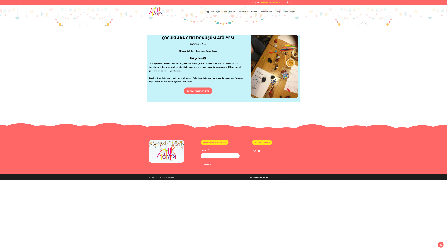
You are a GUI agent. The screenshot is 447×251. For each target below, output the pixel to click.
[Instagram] (291, 2)
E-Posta (205, 150)
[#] (254, 150)
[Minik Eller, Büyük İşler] (155, 11)
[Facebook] (287, 2)
